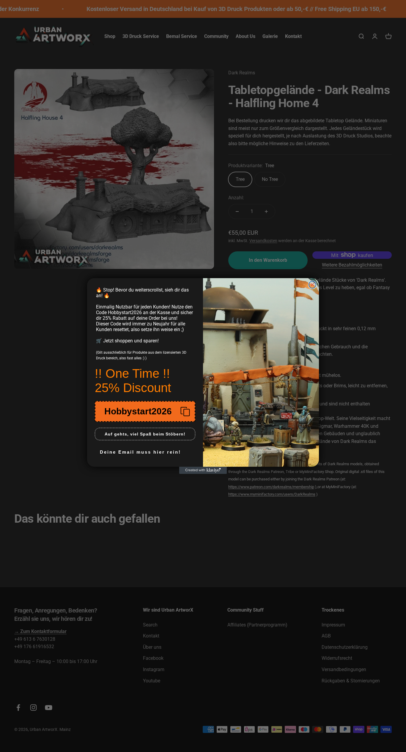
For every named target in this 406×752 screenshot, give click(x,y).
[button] (145, 411)
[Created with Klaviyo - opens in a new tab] (203, 470)
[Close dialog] (312, 284)
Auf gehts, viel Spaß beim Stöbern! (145, 434)
